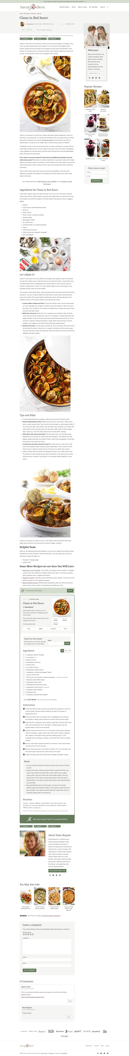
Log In (102, 7)
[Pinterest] (60, 875)
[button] (60, 24)
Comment (53, 628)
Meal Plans (82, 7)
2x (66, 650)
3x (69, 650)
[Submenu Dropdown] (69, 7)
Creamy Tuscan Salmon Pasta (54, 907)
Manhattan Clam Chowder (31, 570)
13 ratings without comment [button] (50, 916)
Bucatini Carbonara (103, 110)
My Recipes (93, 7)
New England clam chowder (47, 181)
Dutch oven (35, 560)
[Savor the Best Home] (32, 7)
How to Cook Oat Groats (103, 159)
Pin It (70, 590)
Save (28, 628)
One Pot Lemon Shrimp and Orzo (40, 907)
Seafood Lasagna (28, 578)
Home (21, 13)
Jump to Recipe (26, 30)
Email (50, 640)
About (102, 1045)
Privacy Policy (44, 1053)
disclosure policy (45, 35)
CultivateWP (64, 1053)
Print (65, 628)
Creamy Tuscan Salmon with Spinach (68, 908)
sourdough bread (47, 140)
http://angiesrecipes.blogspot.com (32, 997)
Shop (74, 7)
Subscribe (96, 181)
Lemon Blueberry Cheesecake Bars (103, 135)
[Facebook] (56, 875)
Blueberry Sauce (90, 159)
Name (25, 957)
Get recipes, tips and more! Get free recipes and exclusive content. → (64, 1)
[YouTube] (53, 875)
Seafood (39, 13)
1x (62, 650)
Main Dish (33, 13)
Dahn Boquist (30, 24)
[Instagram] (50, 875)
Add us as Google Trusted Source (44, 29)
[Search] (107, 7)
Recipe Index (64, 7)
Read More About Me (57, 870)
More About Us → (95, 73)
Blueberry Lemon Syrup (90, 135)
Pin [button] (42, 628)
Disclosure (51, 1053)
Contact (107, 1045)
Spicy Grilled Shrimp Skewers (25, 907)
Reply (70, 1001)
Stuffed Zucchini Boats (90, 110)
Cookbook (96, 1045)
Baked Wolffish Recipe (30, 583)
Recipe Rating (27, 932)
